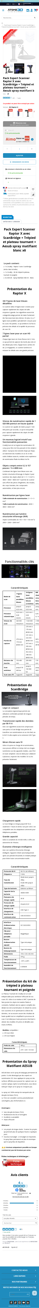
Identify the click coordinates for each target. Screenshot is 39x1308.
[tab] (8, 217)
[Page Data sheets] (14, 1162)
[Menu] (3, 10)
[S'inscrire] (27, 1294)
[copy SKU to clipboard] (8, 94)
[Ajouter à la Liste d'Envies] (33, 189)
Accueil (2, 23)
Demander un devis (20, 162)
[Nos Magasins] (28, 10)
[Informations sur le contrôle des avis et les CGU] (30, 1193)
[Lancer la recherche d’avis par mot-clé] (36, 1223)
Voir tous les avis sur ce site (20, 1196)
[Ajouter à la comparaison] (33, 194)
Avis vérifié (7, 1232)
